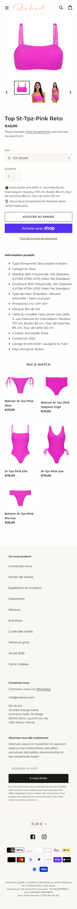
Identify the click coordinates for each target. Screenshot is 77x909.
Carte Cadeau (19, 664)
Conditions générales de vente (43, 882)
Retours (14, 610)
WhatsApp (43, 689)
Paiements (17, 599)
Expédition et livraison (25, 588)
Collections (49, 885)
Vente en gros (19, 642)
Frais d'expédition (38, 131)
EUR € (37, 824)
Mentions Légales (15, 882)
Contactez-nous (20, 566)
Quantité (10, 168)
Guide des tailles (21, 631)
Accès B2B (17, 653)
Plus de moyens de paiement (38, 238)
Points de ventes (21, 577)
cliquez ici (31, 799)
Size (7, 150)
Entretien (15, 620)
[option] (21, 88)
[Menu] (6, 7)
